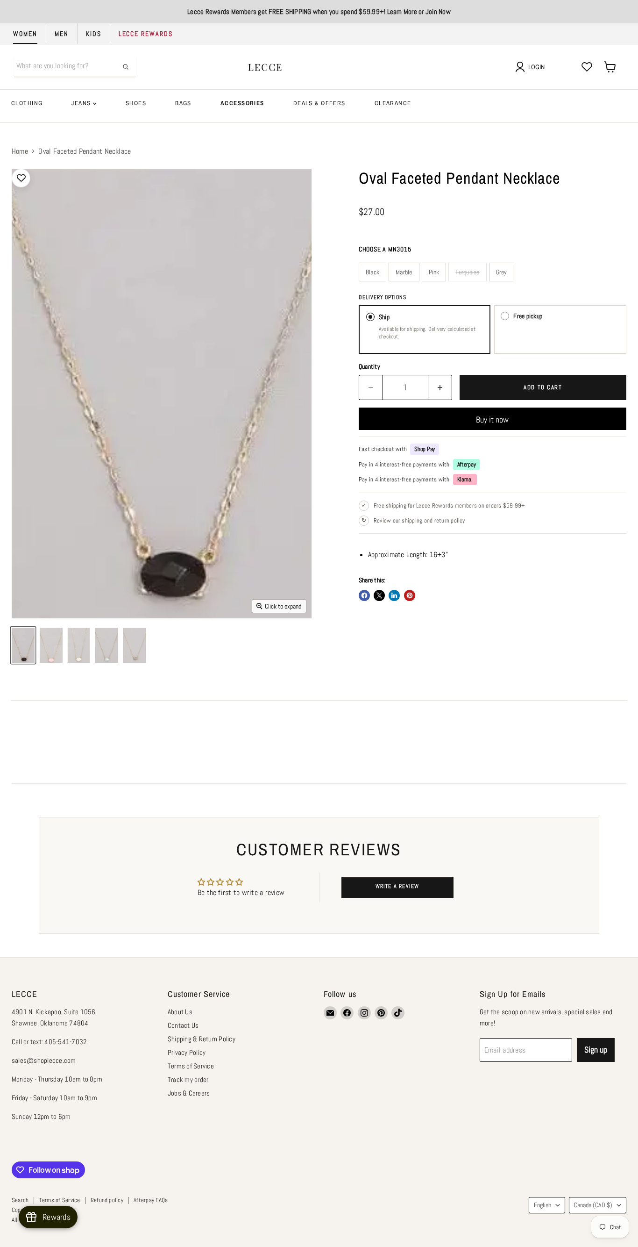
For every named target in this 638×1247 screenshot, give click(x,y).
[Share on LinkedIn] (394, 595)
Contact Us (183, 1025)
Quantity (369, 366)
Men (62, 33)
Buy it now (492, 419)
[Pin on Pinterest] (409, 595)
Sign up (595, 1049)
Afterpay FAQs (151, 1200)
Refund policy (107, 1200)
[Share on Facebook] (364, 595)
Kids (93, 33)
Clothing (27, 103)
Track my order (188, 1079)
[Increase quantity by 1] (440, 388)
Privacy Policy (187, 1052)
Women (25, 33)
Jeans (82, 103)
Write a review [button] (397, 886)
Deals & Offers (319, 103)
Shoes (136, 103)
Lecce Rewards (146, 33)
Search (20, 1200)
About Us (180, 1011)
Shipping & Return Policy (201, 1038)
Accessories (242, 103)
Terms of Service (191, 1065)
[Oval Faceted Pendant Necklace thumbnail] (23, 645)
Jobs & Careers (189, 1093)
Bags (183, 103)
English (542, 1205)
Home (20, 151)
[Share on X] (379, 595)
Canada (593, 1205)
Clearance (393, 103)
